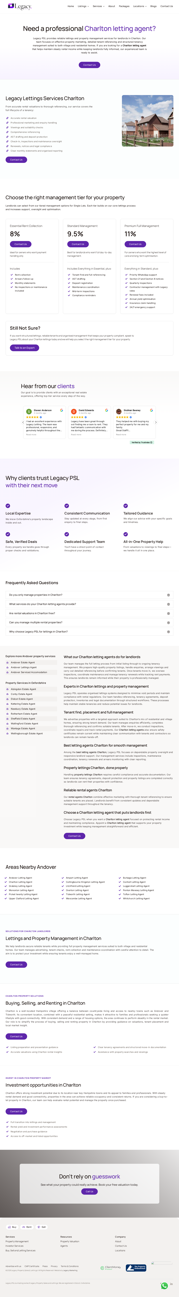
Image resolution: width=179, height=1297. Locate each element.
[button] (156, 422)
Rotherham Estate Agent (24, 713)
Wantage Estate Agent (23, 728)
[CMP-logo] (111, 1267)
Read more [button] (31, 434)
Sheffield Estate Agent (23, 718)
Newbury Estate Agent (23, 708)
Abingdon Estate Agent (23, 689)
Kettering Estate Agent (23, 703)
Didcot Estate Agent (22, 699)
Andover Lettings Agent (23, 667)
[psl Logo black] (20, 4)
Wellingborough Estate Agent (27, 733)
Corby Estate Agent (21, 694)
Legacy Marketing (70, 1270)
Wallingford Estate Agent (24, 723)
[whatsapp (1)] (164, 1282)
